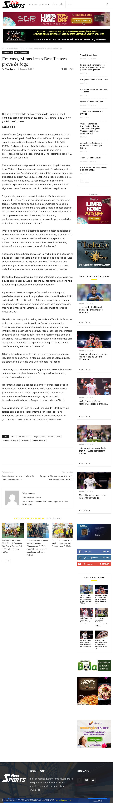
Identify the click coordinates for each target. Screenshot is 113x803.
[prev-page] (4, 561)
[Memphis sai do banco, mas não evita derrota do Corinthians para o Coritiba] (94, 480)
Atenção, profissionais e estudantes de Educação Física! (91, 145)
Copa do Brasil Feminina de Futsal (47, 437)
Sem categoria (86, 303)
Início (62, 4)
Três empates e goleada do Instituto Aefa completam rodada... (92, 451)
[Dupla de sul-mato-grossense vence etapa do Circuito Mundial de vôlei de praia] (94, 339)
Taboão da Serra (39, 440)
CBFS (12, 437)
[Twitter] (12, 458)
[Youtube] (93, 780)
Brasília (83, 73)
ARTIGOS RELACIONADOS (29, 518)
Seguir (106, 558)
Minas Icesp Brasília (10, 440)
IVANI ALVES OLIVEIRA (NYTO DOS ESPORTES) (93, 169)
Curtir (106, 551)
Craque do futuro (88, 59)
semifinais (25, 440)
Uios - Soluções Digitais (63, 800)
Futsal (23, 48)
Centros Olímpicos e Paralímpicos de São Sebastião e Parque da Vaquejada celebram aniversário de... (90, 128)
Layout (100, 800)
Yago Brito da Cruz (88, 55)
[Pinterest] (18, 458)
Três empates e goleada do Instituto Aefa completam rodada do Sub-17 (101, 622)
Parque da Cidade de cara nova (94, 79)
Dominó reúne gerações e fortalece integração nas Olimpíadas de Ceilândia (62, 543)
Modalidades (13, 48)
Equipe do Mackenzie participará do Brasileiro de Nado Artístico (56, 478)
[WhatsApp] (25, 458)
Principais (24, 53)
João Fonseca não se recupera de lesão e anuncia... (93, 402)
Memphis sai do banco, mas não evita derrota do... (92, 496)
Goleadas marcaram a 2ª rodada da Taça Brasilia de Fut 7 (18, 478)
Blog (69, 4)
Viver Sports (10, 69)
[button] (107, 4)
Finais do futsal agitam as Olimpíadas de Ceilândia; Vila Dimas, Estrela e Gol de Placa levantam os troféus (12, 546)
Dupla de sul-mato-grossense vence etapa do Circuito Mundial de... (93, 357)
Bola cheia (84, 117)
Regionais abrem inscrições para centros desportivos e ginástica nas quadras (92, 67)
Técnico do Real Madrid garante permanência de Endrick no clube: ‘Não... (85, 599)
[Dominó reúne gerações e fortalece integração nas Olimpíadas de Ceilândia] (62, 530)
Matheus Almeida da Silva (91, 102)
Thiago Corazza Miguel (90, 158)
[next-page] (8, 561)
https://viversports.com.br (32, 497)
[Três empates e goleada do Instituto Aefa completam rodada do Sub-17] (94, 433)
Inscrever (104, 564)
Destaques (33, 4)
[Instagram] (86, 780)
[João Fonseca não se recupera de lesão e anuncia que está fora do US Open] (94, 386)
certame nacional (24, 437)
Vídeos (54, 4)
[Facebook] (5, 458)
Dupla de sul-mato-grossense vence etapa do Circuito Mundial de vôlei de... (101, 599)
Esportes (43, 4)
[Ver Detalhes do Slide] (94, 254)
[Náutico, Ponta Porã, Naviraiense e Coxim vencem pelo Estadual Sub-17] (101, 635)
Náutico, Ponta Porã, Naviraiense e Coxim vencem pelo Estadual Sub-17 (101, 644)
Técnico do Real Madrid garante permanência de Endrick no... (91, 310)
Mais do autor (54, 518)
